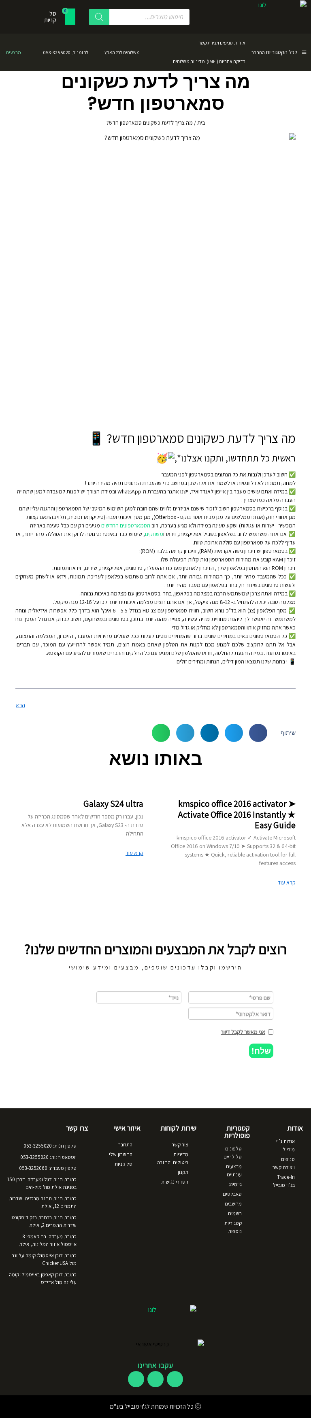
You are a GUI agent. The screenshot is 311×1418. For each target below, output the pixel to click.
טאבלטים (232, 1194)
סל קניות (123, 1164)
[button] (258, 733)
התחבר (258, 52)
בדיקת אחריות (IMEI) (226, 61)
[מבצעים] (30, 52)
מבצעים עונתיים (234, 1170)
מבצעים (13, 52)
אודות (239, 43)
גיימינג (235, 1184)
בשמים (235, 1213)
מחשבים (233, 1203)
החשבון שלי (120, 1154)
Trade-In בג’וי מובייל (284, 1181)
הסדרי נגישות (174, 1181)
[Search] (99, 17)
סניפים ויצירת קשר (215, 43)
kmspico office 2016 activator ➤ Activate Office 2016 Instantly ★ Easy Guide (237, 814)
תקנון (183, 1172)
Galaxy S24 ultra (113, 803)
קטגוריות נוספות (233, 1227)
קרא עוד (287, 882)
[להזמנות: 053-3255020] (97, 52)
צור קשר (180, 1144)
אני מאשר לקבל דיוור (243, 1031)
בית (201, 122)
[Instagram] (155, 1379)
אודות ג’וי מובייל (285, 1145)
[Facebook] (175, 1379)
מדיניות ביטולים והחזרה (172, 1158)
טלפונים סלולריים (233, 1152)
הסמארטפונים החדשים (125, 525)
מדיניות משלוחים (189, 61)
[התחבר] (270, 52)
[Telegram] (136, 1379)
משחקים (154, 534)
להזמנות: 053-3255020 (65, 52)
